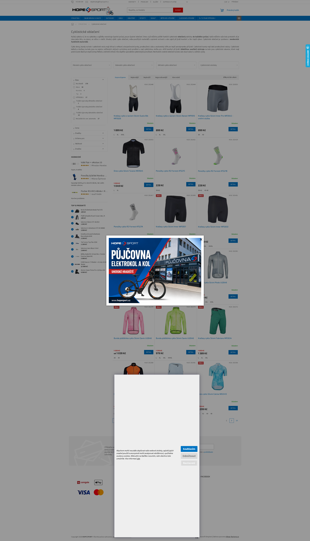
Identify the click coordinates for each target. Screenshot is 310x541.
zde (138, 458)
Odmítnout (189, 456)
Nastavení (189, 463)
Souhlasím (189, 449)
